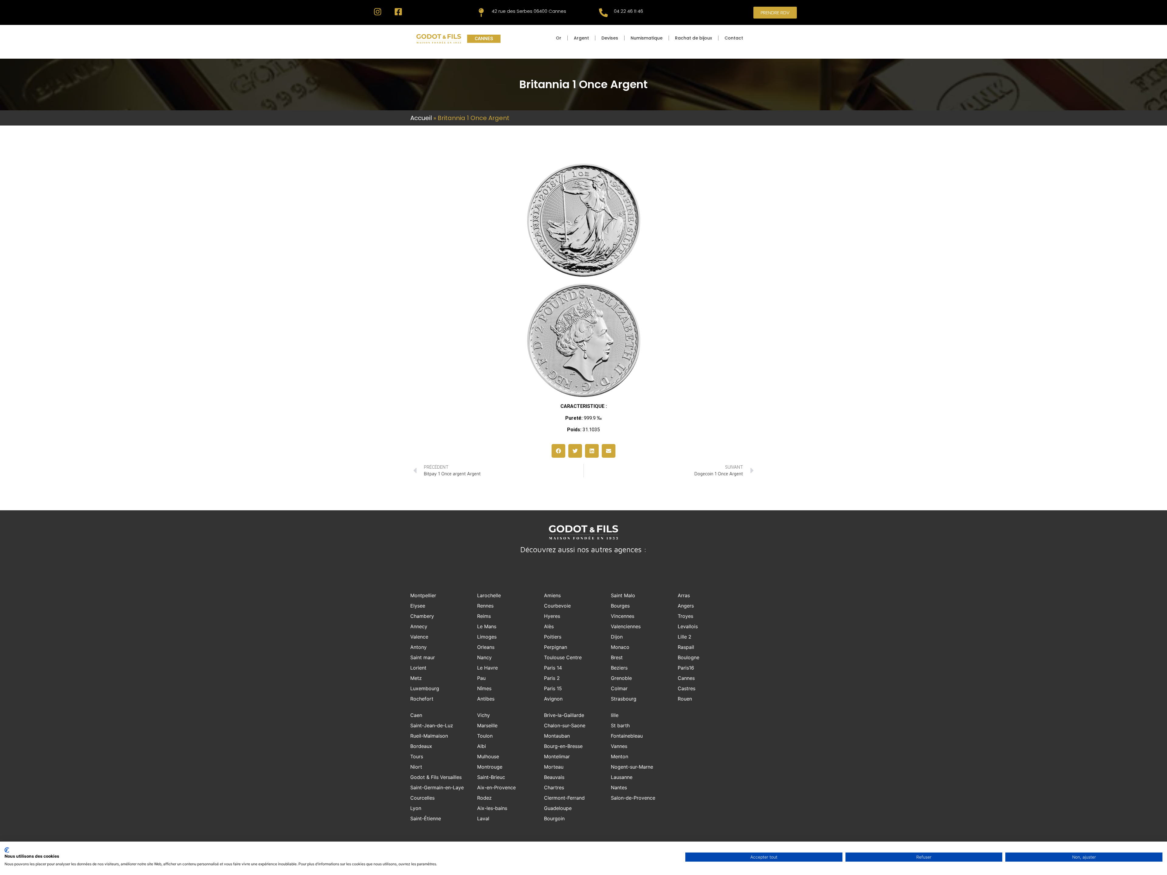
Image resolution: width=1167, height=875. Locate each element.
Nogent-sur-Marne (632, 767)
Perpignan (555, 647)
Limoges (487, 637)
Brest (617, 657)
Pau (481, 678)
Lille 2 (684, 637)
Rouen (685, 699)
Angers (686, 606)
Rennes (485, 606)
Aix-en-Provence (496, 787)
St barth (620, 725)
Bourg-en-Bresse (563, 746)
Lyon (415, 808)
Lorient (418, 668)
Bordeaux (421, 746)
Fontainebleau (627, 736)
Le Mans (486, 626)
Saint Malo (623, 595)
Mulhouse (488, 756)
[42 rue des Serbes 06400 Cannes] (481, 12)
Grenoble (621, 678)
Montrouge (489, 767)
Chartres (554, 787)
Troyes (685, 616)
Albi (481, 746)
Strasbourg (623, 699)
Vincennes (622, 616)
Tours (416, 756)
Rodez (484, 798)
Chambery (422, 616)
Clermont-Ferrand (564, 798)
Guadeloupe (558, 808)
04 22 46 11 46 (628, 11)
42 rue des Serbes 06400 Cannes (529, 11)
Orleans (485, 647)
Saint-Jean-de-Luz (431, 725)
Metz (416, 678)
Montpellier (423, 595)
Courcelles (422, 798)
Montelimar (557, 756)
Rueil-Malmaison (429, 736)
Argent (581, 38)
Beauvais (554, 777)
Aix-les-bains (492, 808)
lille (614, 715)
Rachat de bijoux (693, 38)
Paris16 (686, 668)
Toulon (485, 736)
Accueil (421, 118)
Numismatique (647, 38)
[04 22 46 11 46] (603, 12)
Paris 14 (553, 668)
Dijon (617, 637)
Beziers (619, 668)
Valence (419, 637)
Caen (416, 715)
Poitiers (552, 637)
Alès (549, 626)
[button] (558, 451)
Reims (484, 616)
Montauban (557, 736)
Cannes (686, 678)
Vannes (619, 746)
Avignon (553, 699)
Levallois (688, 626)
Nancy (484, 657)
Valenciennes (626, 626)
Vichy (483, 715)
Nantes (619, 787)
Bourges (620, 606)
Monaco (620, 647)
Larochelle (489, 595)
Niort (416, 767)
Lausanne (621, 777)
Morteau (553, 767)
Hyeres (552, 616)
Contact (734, 38)
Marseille (487, 725)
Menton (619, 756)
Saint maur (422, 657)
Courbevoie (557, 606)
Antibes (485, 699)
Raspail (686, 647)
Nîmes (484, 688)
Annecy (418, 626)
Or (558, 38)
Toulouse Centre (563, 657)
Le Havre (487, 668)
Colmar (619, 688)
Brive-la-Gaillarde (564, 715)
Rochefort (421, 699)
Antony (418, 647)
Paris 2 (552, 678)
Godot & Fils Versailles (436, 777)
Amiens (552, 595)
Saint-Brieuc (491, 777)
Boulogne (688, 657)
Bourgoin (554, 818)
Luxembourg (424, 688)
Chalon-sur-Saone (564, 725)
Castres (686, 688)
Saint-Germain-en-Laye (437, 787)
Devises (609, 38)
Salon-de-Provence (633, 798)
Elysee (417, 606)
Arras (684, 595)
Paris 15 (553, 688)
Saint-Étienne (425, 818)
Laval (483, 818)
